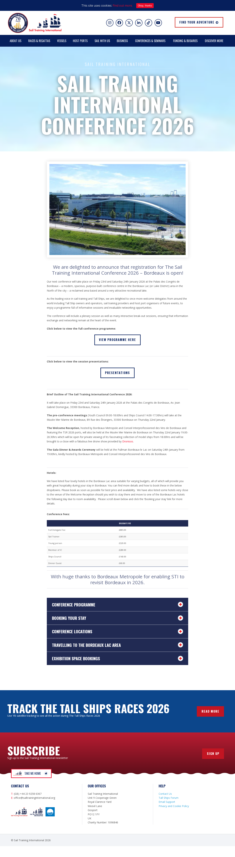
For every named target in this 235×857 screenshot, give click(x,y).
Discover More (214, 41)
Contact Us (165, 793)
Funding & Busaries (185, 41)
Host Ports (80, 41)
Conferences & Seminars (150, 41)
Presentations (117, 373)
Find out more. (123, 5)
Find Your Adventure (196, 22)
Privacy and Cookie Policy (174, 806)
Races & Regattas (39, 41)
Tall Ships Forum (168, 797)
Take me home (32, 773)
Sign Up (213, 753)
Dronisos (127, 441)
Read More (210, 711)
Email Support (167, 802)
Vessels (61, 41)
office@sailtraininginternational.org (34, 797)
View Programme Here (117, 339)
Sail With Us (102, 41)
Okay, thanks (145, 5)
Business (122, 41)
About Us (15, 41)
